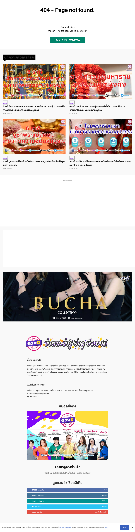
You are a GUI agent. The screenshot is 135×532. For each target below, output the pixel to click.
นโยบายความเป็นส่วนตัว (65, 527)
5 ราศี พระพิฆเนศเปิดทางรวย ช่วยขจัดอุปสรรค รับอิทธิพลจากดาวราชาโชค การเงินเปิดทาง (100, 163)
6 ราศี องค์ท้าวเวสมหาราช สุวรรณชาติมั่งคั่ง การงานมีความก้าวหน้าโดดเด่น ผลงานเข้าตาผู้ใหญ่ (97, 108)
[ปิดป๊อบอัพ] (132, 527)
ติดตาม (104, 495)
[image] (67, 435)
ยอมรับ (124, 527)
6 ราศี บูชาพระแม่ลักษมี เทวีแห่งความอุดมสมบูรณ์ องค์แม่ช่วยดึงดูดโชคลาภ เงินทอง (34, 163)
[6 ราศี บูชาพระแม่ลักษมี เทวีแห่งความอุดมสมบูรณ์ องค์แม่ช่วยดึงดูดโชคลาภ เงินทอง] (34, 136)
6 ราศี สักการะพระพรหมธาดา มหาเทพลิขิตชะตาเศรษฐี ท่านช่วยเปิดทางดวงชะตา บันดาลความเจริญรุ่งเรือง (34, 108)
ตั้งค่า (106, 527)
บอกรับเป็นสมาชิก (101, 512)
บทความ (5, 103)
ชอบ (105, 490)
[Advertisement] (69, 200)
